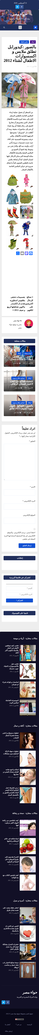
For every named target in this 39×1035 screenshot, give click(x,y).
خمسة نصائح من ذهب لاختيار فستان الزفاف (21, 382)
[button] (4, 27)
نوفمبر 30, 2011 (12, 687)
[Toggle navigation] (20, 27)
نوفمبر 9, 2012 (13, 913)
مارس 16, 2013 (13, 828)
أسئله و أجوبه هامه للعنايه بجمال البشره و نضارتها (11, 772)
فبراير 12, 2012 (13, 864)
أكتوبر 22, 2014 (13, 740)
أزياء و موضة (27, 353)
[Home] (35, 27)
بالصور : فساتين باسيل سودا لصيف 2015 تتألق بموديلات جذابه (21, 408)
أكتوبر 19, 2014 (13, 756)
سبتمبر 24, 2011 (12, 880)
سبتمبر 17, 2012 (12, 777)
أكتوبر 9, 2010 (13, 705)
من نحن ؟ (18, 1024)
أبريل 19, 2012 (13, 952)
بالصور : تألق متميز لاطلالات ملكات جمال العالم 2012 (21, 359)
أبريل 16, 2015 (27, 412)
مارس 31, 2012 (13, 970)
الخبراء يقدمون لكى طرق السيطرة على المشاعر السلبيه (12, 859)
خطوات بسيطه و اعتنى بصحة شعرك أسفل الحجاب (10, 735)
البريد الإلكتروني (29, 501)
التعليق (32, 441)
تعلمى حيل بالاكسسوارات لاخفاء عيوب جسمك (11, 666)
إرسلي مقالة (8, 1031)
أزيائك (32, 42)
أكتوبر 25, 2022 (27, 363)
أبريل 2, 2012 (13, 671)
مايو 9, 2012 (14, 933)
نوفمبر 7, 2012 (13, 844)
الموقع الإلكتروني (29, 515)
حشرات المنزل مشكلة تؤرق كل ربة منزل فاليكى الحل (11, 946)
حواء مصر (19, 14)
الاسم (32, 487)
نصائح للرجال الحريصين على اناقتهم (29, 303)
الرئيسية (29, 1024)
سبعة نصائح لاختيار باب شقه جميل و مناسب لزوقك (11, 965)
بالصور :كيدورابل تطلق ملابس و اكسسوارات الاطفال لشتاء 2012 (20, 54)
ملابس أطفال (24, 42)
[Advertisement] (19, 275)
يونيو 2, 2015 (27, 388)
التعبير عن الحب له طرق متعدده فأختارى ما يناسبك (11, 928)
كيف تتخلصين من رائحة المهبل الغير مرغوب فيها (10, 822)
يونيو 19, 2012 (13, 655)
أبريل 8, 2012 (13, 798)
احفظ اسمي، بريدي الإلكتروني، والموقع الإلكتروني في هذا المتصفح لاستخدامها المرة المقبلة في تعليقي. (19, 536)
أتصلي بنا (7, 1024)
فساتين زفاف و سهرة (18, 378)
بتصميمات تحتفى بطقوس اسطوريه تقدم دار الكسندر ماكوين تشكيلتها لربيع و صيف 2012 (16, 303)
